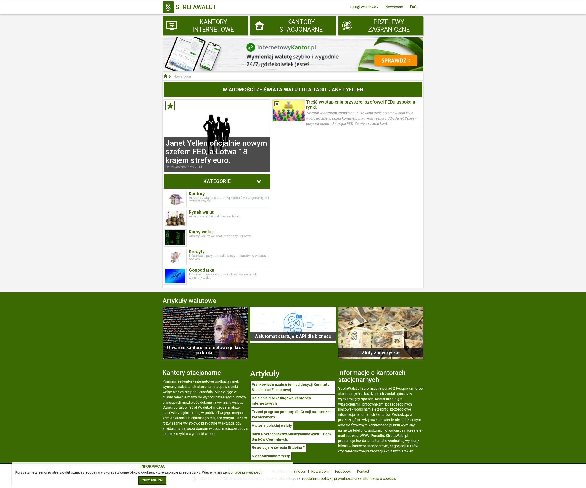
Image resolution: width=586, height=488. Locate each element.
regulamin (310, 478)
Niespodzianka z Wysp (271, 456)
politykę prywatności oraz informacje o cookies (358, 478)
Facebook (343, 471)
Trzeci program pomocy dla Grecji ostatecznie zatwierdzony (292, 414)
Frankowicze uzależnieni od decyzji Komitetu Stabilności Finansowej (290, 387)
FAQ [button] (413, 7)
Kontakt (363, 471)
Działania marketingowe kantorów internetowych (281, 401)
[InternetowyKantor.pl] (293, 54)
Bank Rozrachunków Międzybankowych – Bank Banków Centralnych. (292, 436)
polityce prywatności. (245, 472)
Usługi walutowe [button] (363, 7)
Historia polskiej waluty (272, 425)
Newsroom (394, 7)
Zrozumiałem (152, 480)
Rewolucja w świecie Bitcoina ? (278, 447)
